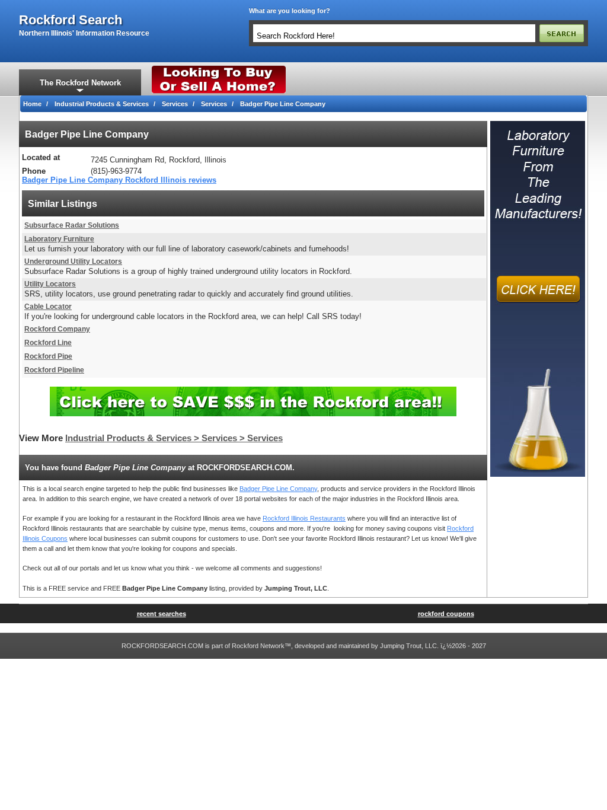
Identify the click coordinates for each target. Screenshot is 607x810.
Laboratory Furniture (59, 239)
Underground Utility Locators (73, 261)
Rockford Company (57, 329)
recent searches (161, 613)
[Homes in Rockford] (219, 68)
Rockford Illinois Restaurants (304, 518)
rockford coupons (446, 613)
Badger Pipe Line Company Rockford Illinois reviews (119, 180)
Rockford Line (48, 343)
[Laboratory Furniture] (537, 124)
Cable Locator (48, 306)
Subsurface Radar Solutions (71, 225)
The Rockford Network (80, 82)
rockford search (70, 20)
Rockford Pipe (48, 356)
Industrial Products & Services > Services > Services (174, 438)
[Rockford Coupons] (253, 391)
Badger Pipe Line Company (278, 488)
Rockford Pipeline (54, 370)
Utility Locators (50, 284)
